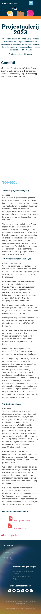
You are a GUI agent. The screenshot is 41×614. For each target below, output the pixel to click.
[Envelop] (31, 590)
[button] (31, 3)
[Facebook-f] (9, 590)
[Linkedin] (27, 590)
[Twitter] (14, 590)
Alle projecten (10, 535)
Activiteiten (8, 545)
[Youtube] (18, 590)
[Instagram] (22, 590)
